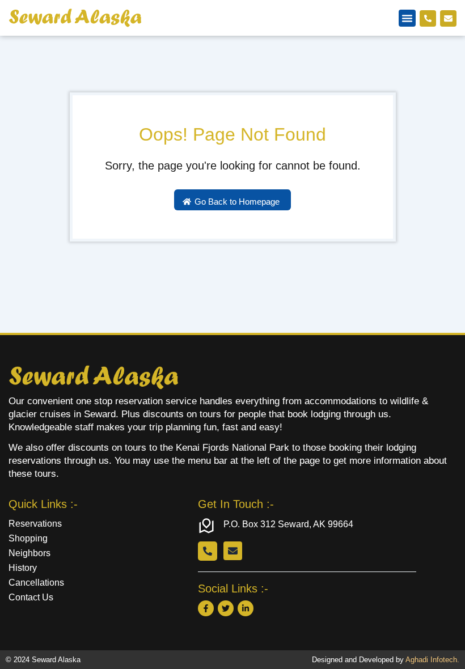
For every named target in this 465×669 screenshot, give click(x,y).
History (23, 568)
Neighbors (29, 553)
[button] (407, 18)
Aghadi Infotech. (432, 659)
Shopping (28, 538)
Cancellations (36, 582)
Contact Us (31, 597)
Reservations (35, 523)
